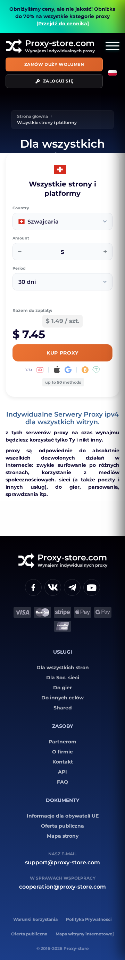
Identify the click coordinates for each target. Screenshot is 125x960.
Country (20, 208)
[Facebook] (33, 587)
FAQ (62, 782)
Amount (20, 238)
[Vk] (52, 587)
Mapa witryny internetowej (85, 933)
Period (19, 268)
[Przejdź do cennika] (62, 23)
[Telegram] (72, 587)
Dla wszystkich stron (62, 667)
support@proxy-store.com (62, 862)
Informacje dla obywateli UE (63, 816)
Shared (62, 708)
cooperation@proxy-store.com (62, 886)
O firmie (62, 752)
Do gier (62, 687)
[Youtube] (91, 587)
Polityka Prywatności (89, 919)
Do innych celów (62, 698)
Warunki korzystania (35, 919)
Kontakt (62, 762)
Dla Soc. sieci (62, 677)
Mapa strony (62, 836)
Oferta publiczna (62, 826)
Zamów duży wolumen (54, 64)
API (62, 772)
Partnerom (62, 742)
